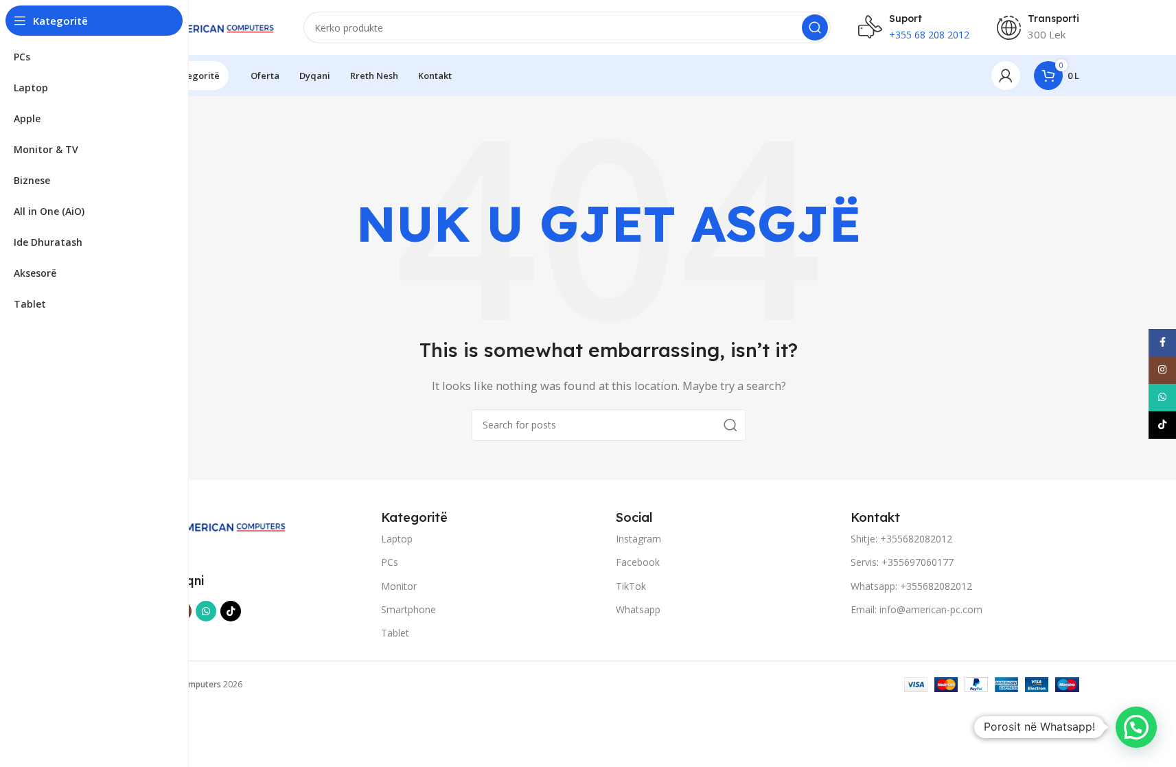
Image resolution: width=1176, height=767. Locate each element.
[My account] (1005, 75)
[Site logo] (207, 26)
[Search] (815, 27)
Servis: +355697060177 (902, 562)
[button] (1136, 727)
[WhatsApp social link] (206, 611)
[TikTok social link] (230, 611)
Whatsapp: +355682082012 (911, 586)
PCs (389, 562)
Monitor (399, 586)
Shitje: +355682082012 (901, 538)
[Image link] (216, 524)
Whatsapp (638, 609)
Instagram (638, 538)
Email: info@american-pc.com (916, 609)
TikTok (631, 586)
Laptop (397, 538)
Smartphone (408, 609)
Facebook (638, 562)
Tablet (395, 632)
